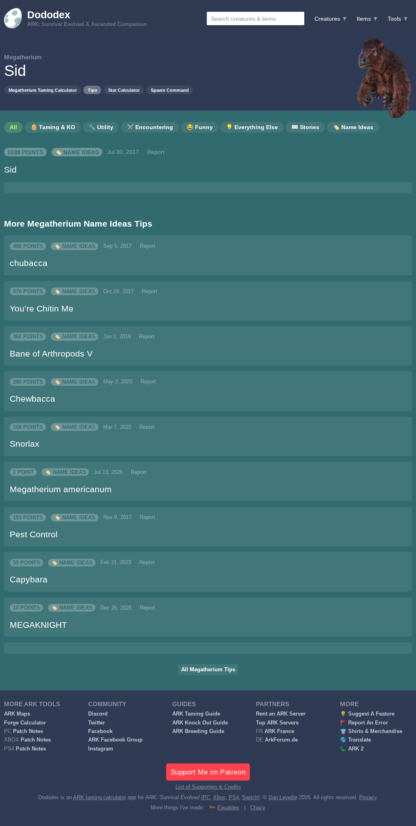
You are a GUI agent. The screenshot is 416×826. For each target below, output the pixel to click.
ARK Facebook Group (115, 740)
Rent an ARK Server (281, 714)
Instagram (100, 749)
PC (206, 797)
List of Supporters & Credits (208, 787)
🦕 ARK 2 (352, 749)
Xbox (219, 797)
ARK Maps (17, 714)
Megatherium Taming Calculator (43, 90)
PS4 (234, 797)
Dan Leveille (283, 797)
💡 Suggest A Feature (367, 714)
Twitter (96, 723)
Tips (92, 90)
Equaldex (228, 808)
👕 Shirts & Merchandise (371, 731)
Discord (98, 714)
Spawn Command (170, 90)
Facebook (100, 731)
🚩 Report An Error (364, 723)
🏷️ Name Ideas (77, 152)
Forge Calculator (25, 723)
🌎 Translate (355, 740)
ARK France (279, 731)
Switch (250, 797)
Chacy (257, 808)
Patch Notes (28, 731)
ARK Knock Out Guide (200, 723)
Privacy (368, 797)
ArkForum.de (281, 740)
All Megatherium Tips (208, 669)
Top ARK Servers (277, 723)
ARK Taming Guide (196, 714)
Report (156, 152)
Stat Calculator (124, 90)
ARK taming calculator (99, 797)
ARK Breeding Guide (198, 731)
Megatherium (22, 57)
